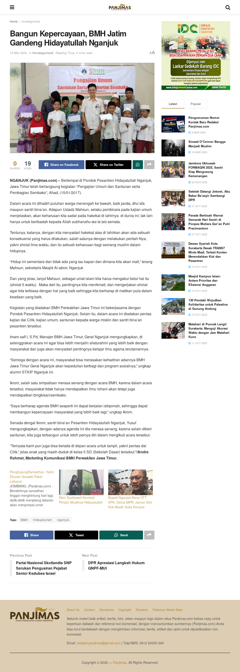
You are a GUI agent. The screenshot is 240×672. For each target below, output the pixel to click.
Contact (89, 609)
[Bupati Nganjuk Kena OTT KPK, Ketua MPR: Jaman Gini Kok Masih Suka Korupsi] (130, 482)
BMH (24, 520)
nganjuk (63, 520)
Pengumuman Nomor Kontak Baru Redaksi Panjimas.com (204, 121)
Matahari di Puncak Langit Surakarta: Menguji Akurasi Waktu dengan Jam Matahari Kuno (208, 330)
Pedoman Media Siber (168, 609)
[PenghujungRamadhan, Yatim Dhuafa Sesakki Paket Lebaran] (34, 488)
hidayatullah (42, 520)
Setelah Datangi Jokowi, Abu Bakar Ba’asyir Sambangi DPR (209, 195)
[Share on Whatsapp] (138, 164)
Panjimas (120, 662)
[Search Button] (227, 7)
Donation (142, 609)
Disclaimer (106, 609)
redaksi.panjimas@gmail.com (98, 643)
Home (14, 21)
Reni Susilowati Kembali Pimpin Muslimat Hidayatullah (81, 500)
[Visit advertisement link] (195, 55)
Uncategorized (30, 21)
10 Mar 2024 (18, 52)
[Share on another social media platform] (149, 164)
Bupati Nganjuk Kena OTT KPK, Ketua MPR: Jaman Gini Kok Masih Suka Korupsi (130, 502)
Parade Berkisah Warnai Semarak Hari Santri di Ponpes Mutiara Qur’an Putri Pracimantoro (209, 221)
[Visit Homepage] (120, 7)
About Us (73, 609)
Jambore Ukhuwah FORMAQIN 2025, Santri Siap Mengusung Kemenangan (205, 169)
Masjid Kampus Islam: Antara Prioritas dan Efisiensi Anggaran (204, 280)
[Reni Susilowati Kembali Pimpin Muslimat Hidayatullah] (81, 482)
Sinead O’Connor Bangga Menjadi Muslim (206, 143)
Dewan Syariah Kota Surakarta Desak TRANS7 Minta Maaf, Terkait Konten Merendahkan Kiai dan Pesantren (207, 252)
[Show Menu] (12, 7)
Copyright (124, 609)
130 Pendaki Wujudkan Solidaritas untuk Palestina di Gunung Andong (208, 304)
